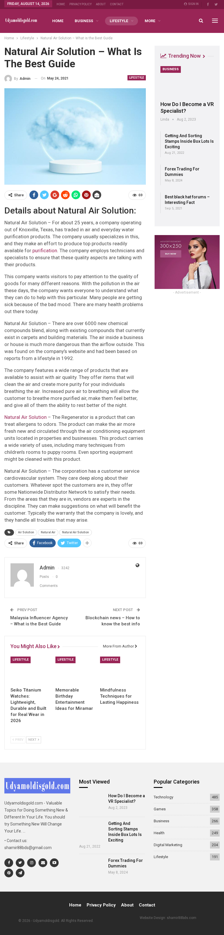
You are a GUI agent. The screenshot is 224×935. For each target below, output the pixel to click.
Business (84, 21)
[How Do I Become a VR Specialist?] (187, 81)
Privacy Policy (80, 4)
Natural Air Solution (25, 417)
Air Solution (26, 532)
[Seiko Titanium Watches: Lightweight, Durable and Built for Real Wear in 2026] (30, 670)
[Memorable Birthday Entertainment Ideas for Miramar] (75, 670)
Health (159, 833)
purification (44, 250)
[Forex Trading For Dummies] (91, 867)
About (101, 4)
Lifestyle (119, 21)
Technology (163, 797)
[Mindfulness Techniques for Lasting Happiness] (120, 670)
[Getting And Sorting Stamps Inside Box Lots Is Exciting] (91, 830)
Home (61, 4)
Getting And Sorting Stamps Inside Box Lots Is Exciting (189, 141)
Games (160, 809)
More (150, 21)
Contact (116, 4)
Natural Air (48, 532)
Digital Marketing (168, 845)
